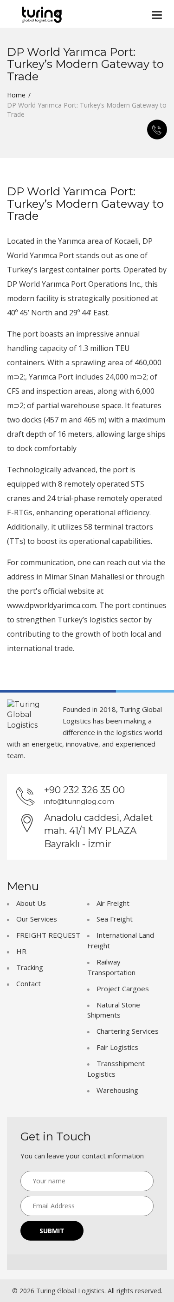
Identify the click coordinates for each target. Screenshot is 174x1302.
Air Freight (113, 903)
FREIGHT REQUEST (48, 935)
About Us (31, 903)
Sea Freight (115, 918)
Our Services (36, 918)
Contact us (157, 129)
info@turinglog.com (79, 801)
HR (21, 951)
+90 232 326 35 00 (84, 790)
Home (16, 94)
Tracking (29, 967)
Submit (51, 1230)
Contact (28, 983)
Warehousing (117, 1090)
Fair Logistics (117, 1047)
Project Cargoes (123, 988)
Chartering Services (128, 1031)
